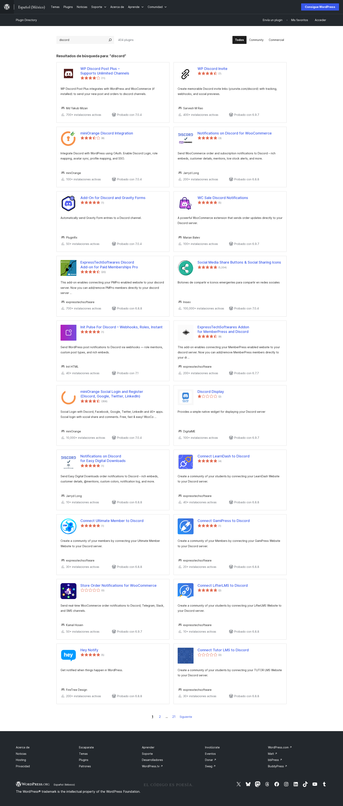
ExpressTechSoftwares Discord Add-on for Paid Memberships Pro (109, 264)
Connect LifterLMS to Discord (223, 585)
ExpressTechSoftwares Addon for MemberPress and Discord (223, 329)
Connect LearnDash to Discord (224, 456)
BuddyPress (277, 766)
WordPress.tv (152, 766)
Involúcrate (212, 747)
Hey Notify (89, 650)
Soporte (147, 753)
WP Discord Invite (212, 69)
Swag (210, 766)
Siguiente (186, 716)
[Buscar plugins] (110, 40)
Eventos (210, 753)
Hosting (21, 760)
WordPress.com (280, 747)
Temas (83, 753)
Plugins (83, 760)
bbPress (275, 760)
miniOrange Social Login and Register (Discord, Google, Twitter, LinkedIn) (111, 393)
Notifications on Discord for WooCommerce (235, 133)
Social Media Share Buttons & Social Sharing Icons (239, 262)
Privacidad (23, 766)
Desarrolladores (152, 760)
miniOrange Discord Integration (106, 133)
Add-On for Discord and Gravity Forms (112, 198)
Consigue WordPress (320, 7)
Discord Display (211, 391)
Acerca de (23, 747)
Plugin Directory (26, 20)
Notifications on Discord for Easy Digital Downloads (103, 458)
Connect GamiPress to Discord (224, 521)
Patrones (85, 766)
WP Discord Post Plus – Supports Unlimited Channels (104, 71)
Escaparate (86, 747)
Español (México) (64, 784)
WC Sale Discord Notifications (223, 198)
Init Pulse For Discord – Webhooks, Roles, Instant (121, 327)
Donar (210, 760)
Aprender (148, 747)
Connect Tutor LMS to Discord (223, 650)
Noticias (21, 753)
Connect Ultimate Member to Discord (112, 521)
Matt (272, 753)
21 (173, 717)
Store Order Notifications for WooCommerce (118, 585)
